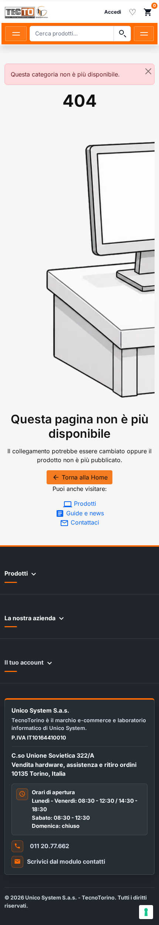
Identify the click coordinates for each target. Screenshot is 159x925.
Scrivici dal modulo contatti (66, 861)
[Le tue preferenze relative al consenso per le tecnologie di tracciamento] (146, 912)
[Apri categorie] (16, 33)
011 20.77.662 (49, 846)
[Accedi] (113, 12)
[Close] (148, 71)
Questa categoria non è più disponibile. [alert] (65, 74)
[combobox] (72, 33)
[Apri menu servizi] (144, 33)
